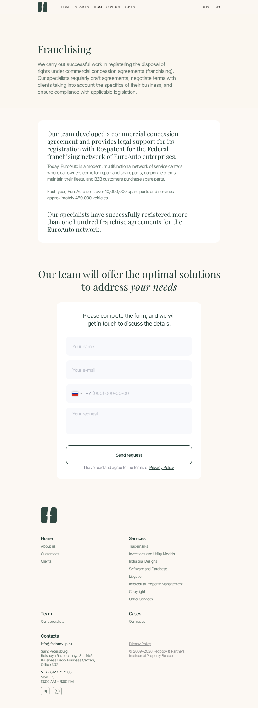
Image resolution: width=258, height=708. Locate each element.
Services (82, 7)
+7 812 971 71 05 (58, 672)
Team (97, 7)
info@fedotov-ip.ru (56, 643)
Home (65, 7)
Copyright (137, 591)
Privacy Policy (161, 467)
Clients (46, 561)
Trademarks (138, 546)
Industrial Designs (143, 561)
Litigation (136, 576)
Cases (130, 7)
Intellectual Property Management (156, 584)
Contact (113, 7)
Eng (217, 7)
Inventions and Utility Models (152, 553)
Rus (206, 7)
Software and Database (148, 568)
